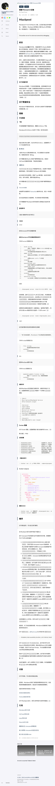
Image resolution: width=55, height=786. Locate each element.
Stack (20, 782)
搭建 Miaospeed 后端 (26, 10)
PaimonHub (33, 191)
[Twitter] (9, 18)
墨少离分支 (21, 148)
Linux (26, 6)
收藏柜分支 (21, 165)
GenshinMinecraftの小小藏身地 (7, 12)
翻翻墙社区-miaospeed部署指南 (27, 726)
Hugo (20, 780)
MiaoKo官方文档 (23, 722)
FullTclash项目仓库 (24, 714)
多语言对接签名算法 (24, 693)
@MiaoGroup (33, 632)
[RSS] (5, 18)
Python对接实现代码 (24, 697)
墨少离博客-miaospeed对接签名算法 (29, 730)
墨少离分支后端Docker (25, 734)
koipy (33, 53)
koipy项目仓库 (23, 718)
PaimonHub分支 (23, 187)
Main (21, 6)
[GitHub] (2, 18)
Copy (49, 247)
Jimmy (24, 782)
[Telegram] (7, 18)
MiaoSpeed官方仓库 (24, 710)
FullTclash (28, 53)
